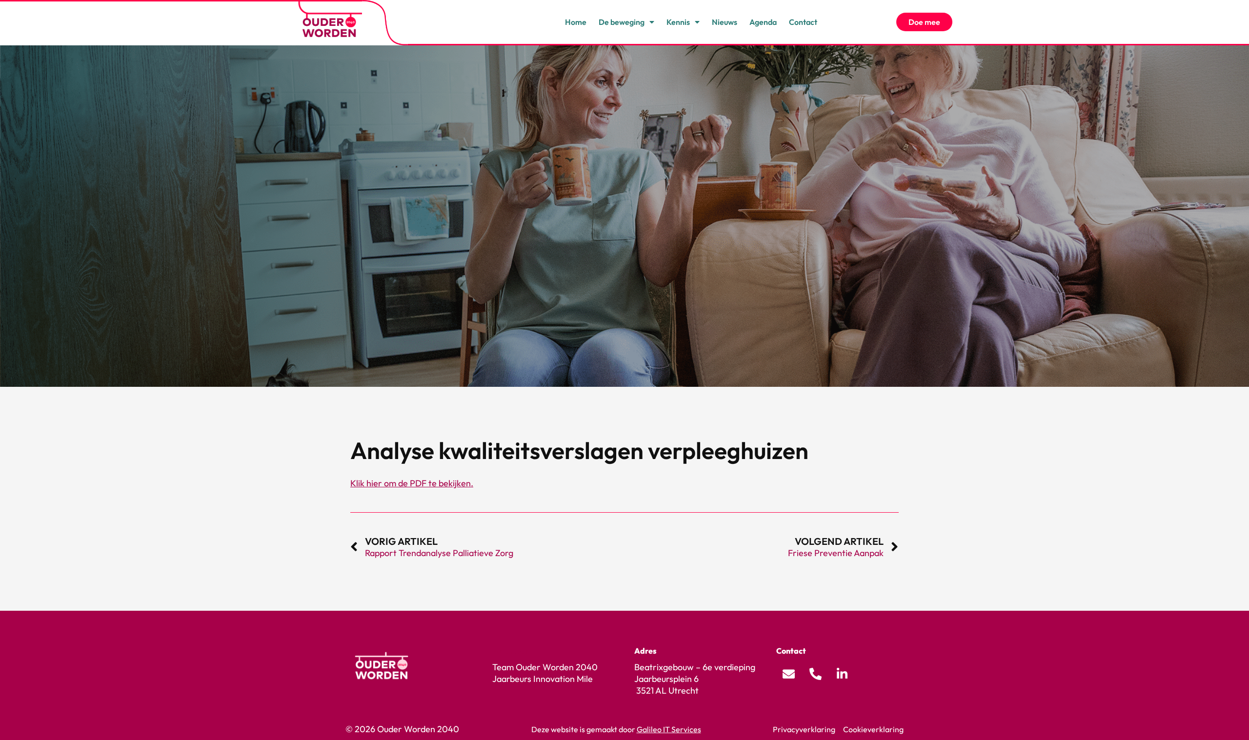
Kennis (678, 22)
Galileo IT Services (669, 729)
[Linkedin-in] (842, 673)
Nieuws (724, 22)
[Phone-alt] (815, 673)
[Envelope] (788, 673)
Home (575, 22)
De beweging (622, 22)
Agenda (763, 22)
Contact (803, 22)
